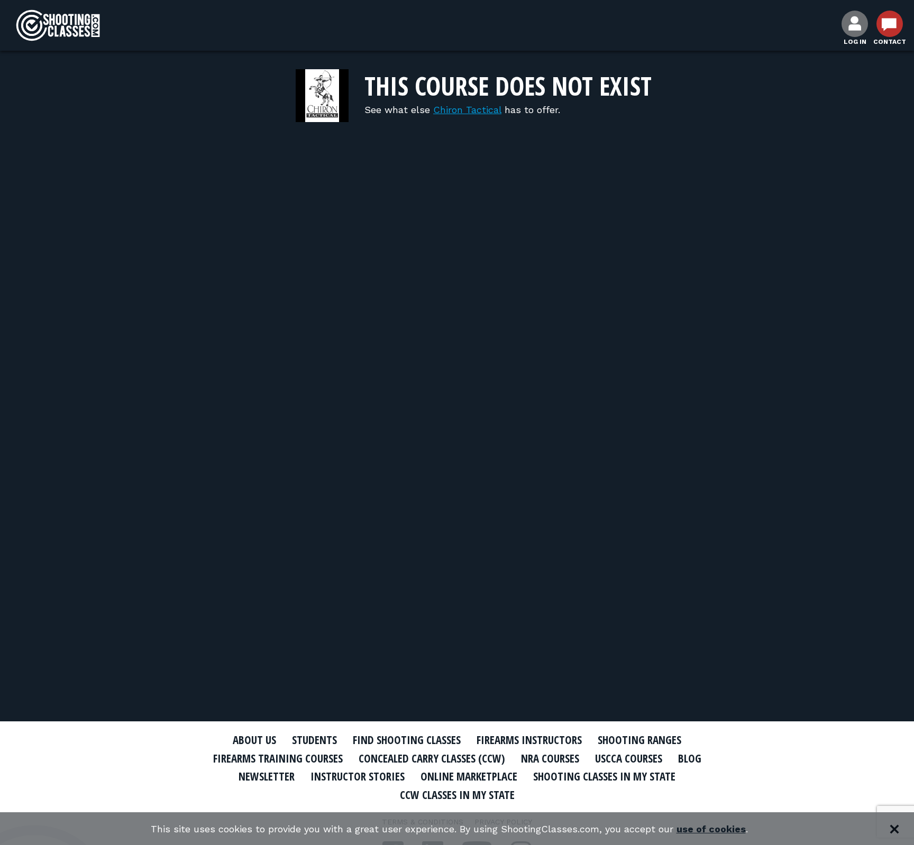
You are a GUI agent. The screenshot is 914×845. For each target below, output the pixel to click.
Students (314, 739)
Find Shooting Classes (407, 739)
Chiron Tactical (467, 109)
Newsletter (267, 776)
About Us (254, 739)
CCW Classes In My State (457, 794)
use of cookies (711, 828)
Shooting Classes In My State (604, 776)
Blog (689, 758)
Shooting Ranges (639, 739)
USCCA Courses (628, 758)
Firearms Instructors (529, 739)
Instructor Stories (357, 776)
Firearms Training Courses (278, 758)
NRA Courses (550, 758)
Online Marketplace (469, 776)
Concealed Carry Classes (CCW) (432, 758)
